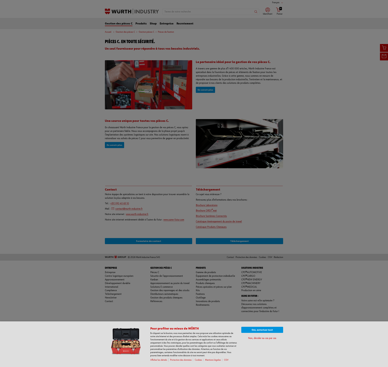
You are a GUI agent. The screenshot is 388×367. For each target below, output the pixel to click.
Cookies (198, 360)
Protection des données (181, 360)
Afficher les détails (158, 360)
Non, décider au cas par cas (262, 338)
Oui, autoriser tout (262, 330)
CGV (226, 360)
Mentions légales (213, 360)
